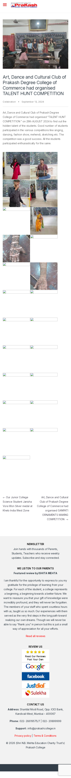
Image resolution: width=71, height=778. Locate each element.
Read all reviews (35, 636)
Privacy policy (23, 735)
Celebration (9, 101)
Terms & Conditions (44, 735)
